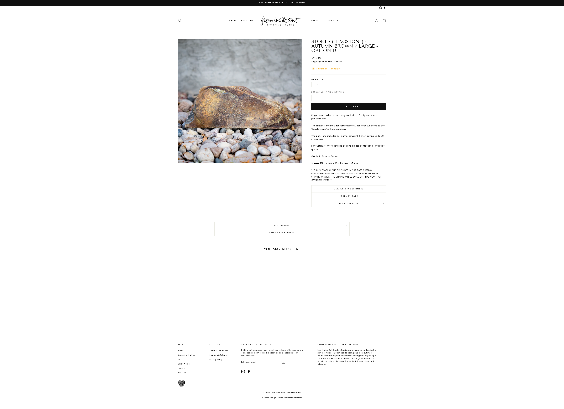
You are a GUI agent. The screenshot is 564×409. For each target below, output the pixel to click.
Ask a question (349, 203)
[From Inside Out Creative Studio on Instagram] (243, 371)
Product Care (349, 196)
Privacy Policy (215, 359)
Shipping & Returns (282, 232)
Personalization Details (327, 92)
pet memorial (318, 118)
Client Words (184, 364)
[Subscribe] (283, 362)
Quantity (317, 79)
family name (366, 115)
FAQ (179, 359)
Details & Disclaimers (349, 189)
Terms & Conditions (218, 351)
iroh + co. (182, 373)
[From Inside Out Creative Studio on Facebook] (249, 371)
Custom (247, 20)
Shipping (315, 61)
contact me (366, 145)
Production (282, 225)
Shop (233, 20)
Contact (332, 20)
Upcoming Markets (186, 355)
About (315, 20)
